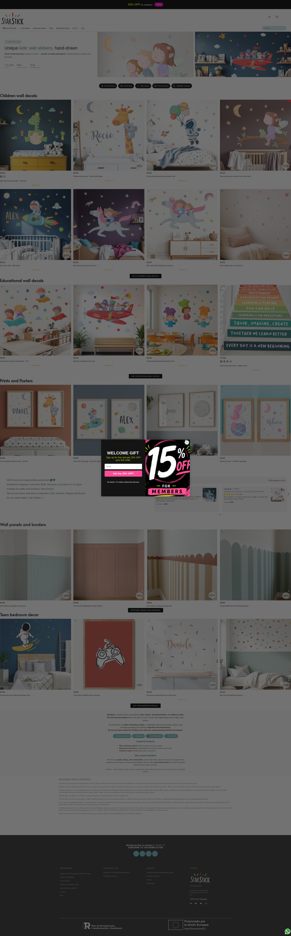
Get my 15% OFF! (123, 473)
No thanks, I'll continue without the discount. (123, 482)
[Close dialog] (187, 442)
